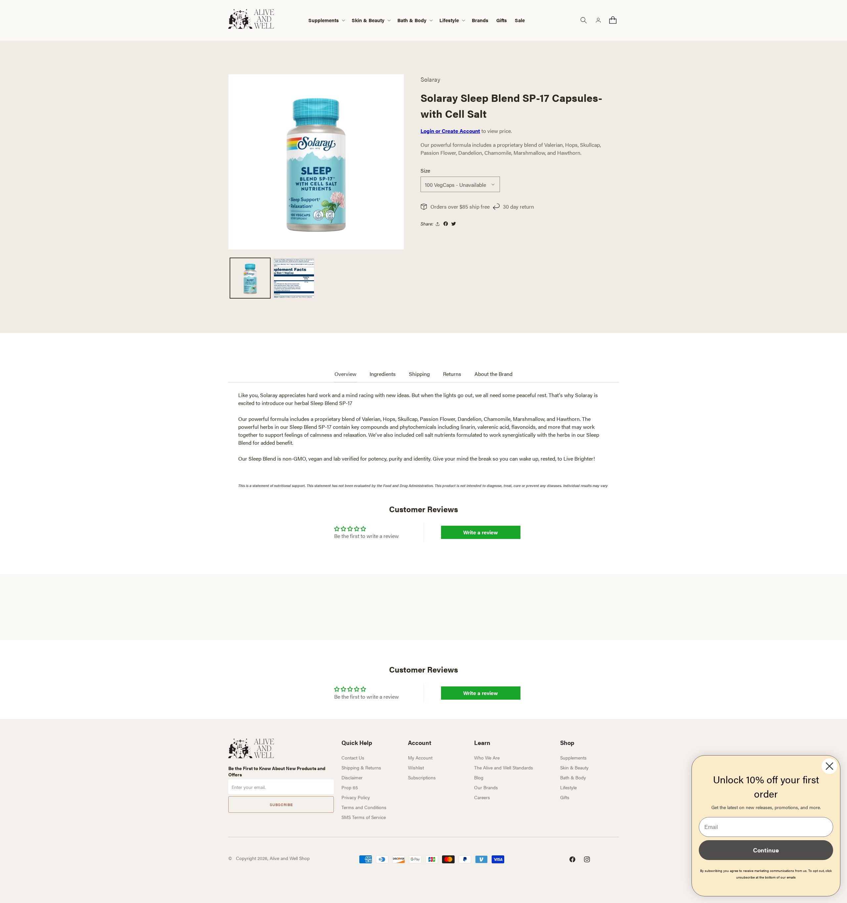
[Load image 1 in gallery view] (250, 278)
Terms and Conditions (363, 807)
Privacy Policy (355, 797)
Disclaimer (352, 777)
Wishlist (416, 767)
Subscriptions (422, 777)
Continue (766, 850)
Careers (482, 797)
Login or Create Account (450, 131)
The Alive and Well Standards (503, 767)
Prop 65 (349, 787)
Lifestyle (568, 787)
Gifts (564, 797)
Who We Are (487, 757)
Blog (478, 777)
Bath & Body (573, 777)
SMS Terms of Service (363, 817)
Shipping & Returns (361, 767)
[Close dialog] (829, 766)
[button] (326, 20)
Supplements (573, 757)
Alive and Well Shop (290, 858)
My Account (420, 757)
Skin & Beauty (574, 767)
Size (425, 170)
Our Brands (486, 787)
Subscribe (281, 804)
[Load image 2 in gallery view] (294, 278)
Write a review (480, 532)
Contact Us (352, 757)
